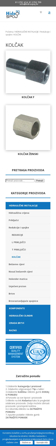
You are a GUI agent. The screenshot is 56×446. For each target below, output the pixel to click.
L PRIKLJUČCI (19, 242)
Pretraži (39, 180)
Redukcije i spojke (19, 227)
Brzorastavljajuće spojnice (23, 300)
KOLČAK (16, 256)
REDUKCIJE (17, 234)
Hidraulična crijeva (19, 212)
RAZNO (13, 330)
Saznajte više (42, 442)
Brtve (12, 293)
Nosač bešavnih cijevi (21, 271)
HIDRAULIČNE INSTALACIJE (27, 31)
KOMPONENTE (17, 308)
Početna (9, 31)
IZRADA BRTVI (16, 322)
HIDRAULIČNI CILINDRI (21, 315)
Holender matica (18, 278)
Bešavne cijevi (16, 264)
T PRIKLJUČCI (19, 249)
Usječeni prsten (17, 286)
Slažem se (26, 442)
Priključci (14, 220)
